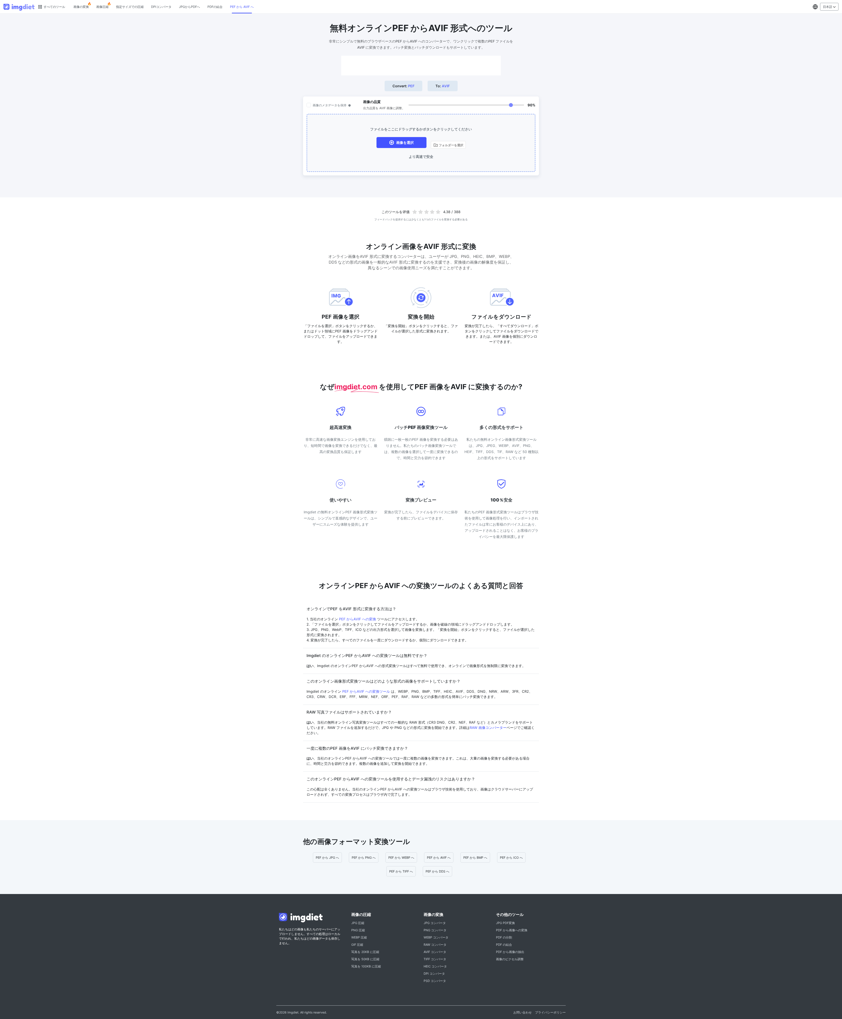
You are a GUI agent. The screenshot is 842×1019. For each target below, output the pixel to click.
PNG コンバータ (435, 930)
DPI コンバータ (434, 973)
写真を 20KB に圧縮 (365, 952)
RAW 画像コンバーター (488, 727)
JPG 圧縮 (357, 923)
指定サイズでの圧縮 (130, 7)
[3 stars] (426, 212)
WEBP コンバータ (436, 937)
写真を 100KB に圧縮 (366, 966)
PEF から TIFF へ (401, 871)
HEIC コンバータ (435, 966)
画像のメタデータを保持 (329, 105)
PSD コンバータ (435, 981)
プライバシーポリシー (550, 1012)
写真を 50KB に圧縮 (365, 959)
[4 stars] (432, 212)
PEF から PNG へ (364, 857)
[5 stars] (438, 212)
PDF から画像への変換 (511, 930)
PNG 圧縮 (358, 930)
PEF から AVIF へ (242, 7)
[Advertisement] (421, 65)
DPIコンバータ (161, 7)
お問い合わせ (522, 1012)
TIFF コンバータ (435, 959)
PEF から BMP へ (475, 857)
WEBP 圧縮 (359, 937)
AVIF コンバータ (435, 952)
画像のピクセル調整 (510, 959)
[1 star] (415, 212)
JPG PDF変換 (505, 923)
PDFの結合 (215, 7)
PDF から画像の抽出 (510, 952)
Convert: (403, 86)
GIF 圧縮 (357, 944)
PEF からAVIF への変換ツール (366, 691)
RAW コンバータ (435, 944)
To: (442, 86)
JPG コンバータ (435, 923)
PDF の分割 (504, 937)
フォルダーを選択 (450, 145)
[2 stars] (420, 212)
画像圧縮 (102, 7)
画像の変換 (81, 7)
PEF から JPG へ (327, 857)
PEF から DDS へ (437, 871)
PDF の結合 (504, 944)
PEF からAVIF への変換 (357, 619)
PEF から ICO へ (511, 857)
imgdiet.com (356, 386)
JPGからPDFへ (189, 7)
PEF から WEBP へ (401, 857)
